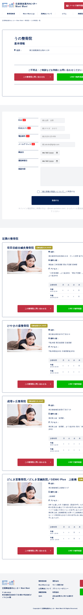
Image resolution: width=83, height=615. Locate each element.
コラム (64, 14)
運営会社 (56, 581)
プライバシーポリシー (61, 588)
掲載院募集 (43, 592)
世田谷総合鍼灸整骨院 (20, 247)
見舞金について (46, 14)
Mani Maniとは (29, 14)
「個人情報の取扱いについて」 (53, 191)
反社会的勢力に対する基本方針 (63, 597)
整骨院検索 (11, 14)
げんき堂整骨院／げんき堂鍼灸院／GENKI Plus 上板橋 (42, 479)
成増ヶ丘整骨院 (16, 401)
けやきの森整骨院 (18, 325)
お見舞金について (45, 588)
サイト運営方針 (58, 585)
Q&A (40, 596)
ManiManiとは (44, 585)
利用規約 (56, 592)
